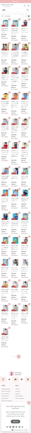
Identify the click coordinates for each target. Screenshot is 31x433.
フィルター (7, 16)
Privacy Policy (5, 393)
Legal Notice (4, 398)
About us (18, 393)
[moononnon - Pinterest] (28, 379)
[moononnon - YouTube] (15, 379)
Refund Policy (5, 396)
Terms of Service (5, 391)
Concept (18, 391)
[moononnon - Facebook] (22, 379)
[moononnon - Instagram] (3, 379)
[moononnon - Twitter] (9, 379)
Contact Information (6, 400)
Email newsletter (20, 398)
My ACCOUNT (19, 396)
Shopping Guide (5, 389)
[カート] (28, 5)
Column (18, 389)
